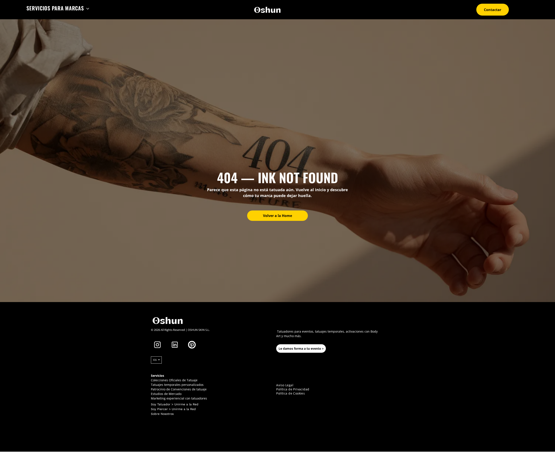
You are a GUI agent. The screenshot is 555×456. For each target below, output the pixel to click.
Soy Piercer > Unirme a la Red (173, 409)
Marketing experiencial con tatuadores (179, 398)
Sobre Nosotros (162, 414)
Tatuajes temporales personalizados (177, 385)
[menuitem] (58, 8)
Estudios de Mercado (166, 394)
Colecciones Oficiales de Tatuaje (174, 380)
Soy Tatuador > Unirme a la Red (174, 404)
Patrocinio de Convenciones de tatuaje (179, 389)
